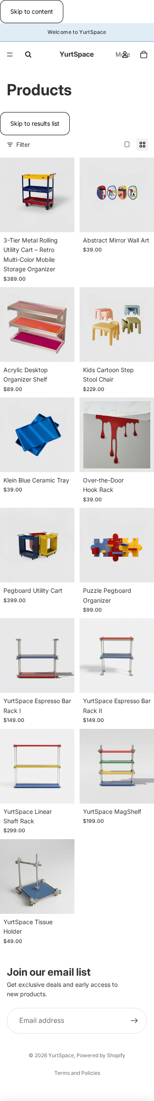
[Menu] (10, 55)
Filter (23, 144)
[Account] (125, 54)
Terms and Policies (77, 1073)
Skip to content (31, 11)
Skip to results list (34, 123)
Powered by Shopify (101, 1055)
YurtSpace (61, 1055)
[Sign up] (134, 1021)
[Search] (28, 54)
